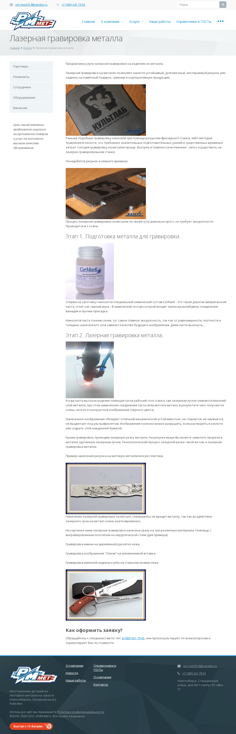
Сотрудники (22, 87)
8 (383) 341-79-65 (133, 638)
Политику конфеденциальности (80, 712)
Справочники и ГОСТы (193, 21)
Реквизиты (21, 77)
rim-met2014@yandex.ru (31, 5)
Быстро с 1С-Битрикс (28, 726)
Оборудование (24, 97)
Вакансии (20, 108)
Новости (72, 673)
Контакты (101, 684)
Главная (88, 21)
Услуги (135, 21)
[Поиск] (222, 4)
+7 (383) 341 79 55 (73, 5)
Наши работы (160, 21)
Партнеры (20, 66)
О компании (111, 21)
